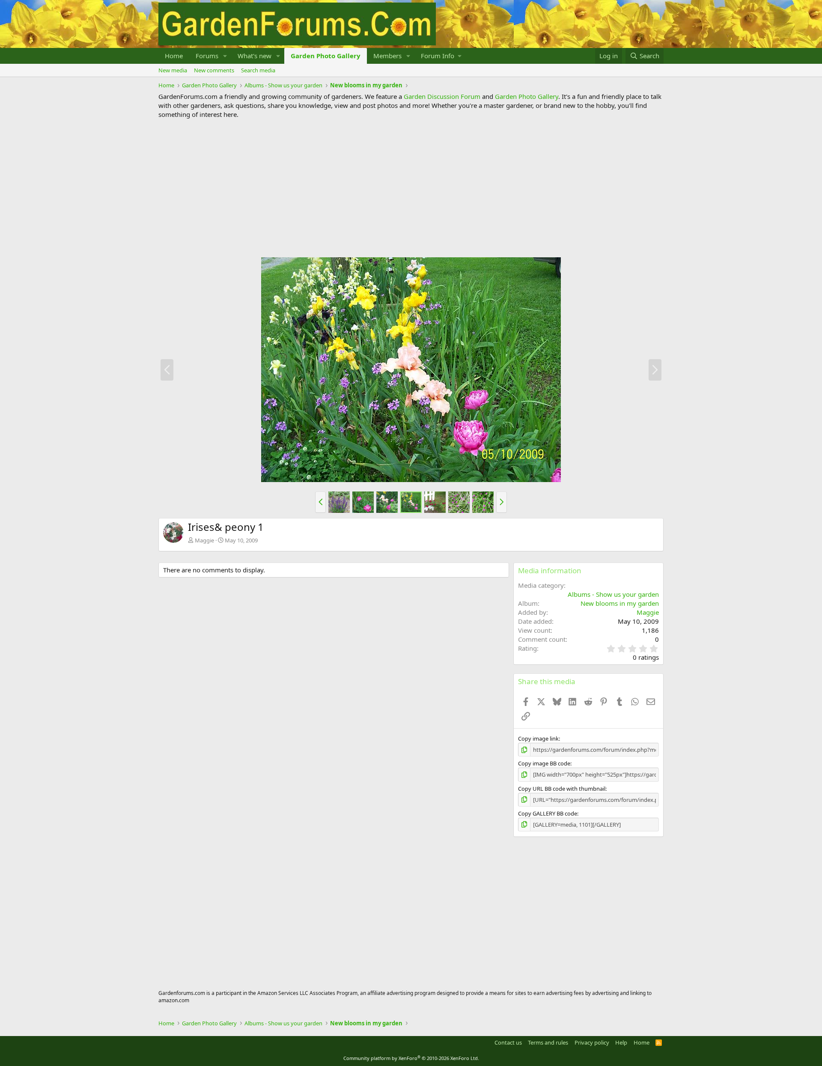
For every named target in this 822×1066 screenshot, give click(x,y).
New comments (214, 70)
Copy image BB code (544, 763)
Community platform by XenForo (411, 1058)
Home (174, 55)
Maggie (204, 540)
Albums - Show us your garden (613, 594)
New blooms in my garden (620, 603)
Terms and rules (548, 1042)
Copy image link (538, 738)
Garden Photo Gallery (325, 55)
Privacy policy (592, 1042)
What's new (254, 55)
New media (172, 70)
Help (621, 1042)
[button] (225, 56)
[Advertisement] (411, 188)
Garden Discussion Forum (442, 96)
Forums (207, 55)
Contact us (508, 1042)
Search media (258, 70)
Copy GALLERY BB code (547, 813)
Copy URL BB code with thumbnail (561, 788)
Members (387, 55)
